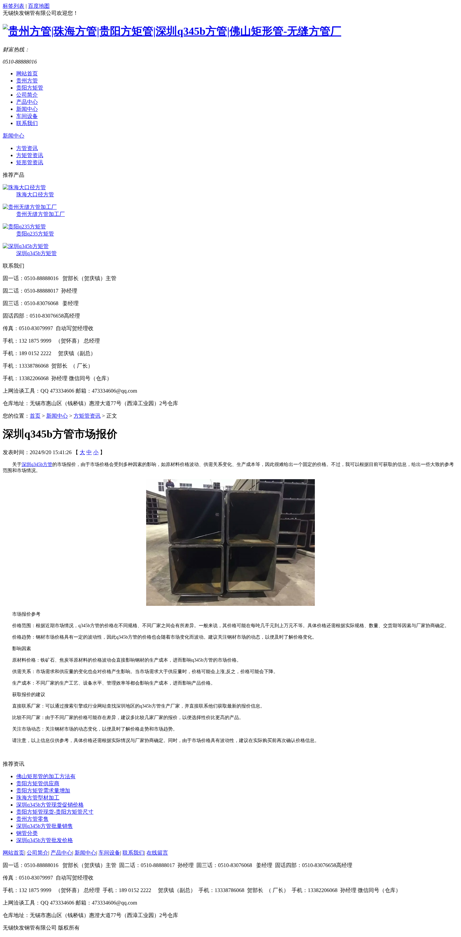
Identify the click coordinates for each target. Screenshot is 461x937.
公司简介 (27, 95)
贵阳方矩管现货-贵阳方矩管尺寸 (54, 812)
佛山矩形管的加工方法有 (46, 776)
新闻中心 (27, 109)
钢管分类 (27, 833)
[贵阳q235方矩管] (24, 226)
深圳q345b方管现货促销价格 (50, 805)
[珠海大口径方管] (24, 187)
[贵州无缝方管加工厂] (30, 207)
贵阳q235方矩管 (35, 234)
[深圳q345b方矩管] (26, 246)
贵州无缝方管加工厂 (40, 214)
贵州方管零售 (32, 819)
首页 (35, 416)
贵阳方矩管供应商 (37, 783)
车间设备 (27, 116)
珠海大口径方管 (35, 194)
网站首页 (27, 73)
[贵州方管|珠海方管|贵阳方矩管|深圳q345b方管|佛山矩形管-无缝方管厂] (172, 31)
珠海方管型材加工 (37, 797)
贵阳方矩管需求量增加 (43, 790)
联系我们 (27, 123)
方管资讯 (27, 148)
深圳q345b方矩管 (36, 253)
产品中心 (27, 102)
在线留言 (157, 853)
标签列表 (13, 6)
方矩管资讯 (29, 155)
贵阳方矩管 (29, 88)
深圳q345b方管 (37, 464)
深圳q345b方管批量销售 (44, 826)
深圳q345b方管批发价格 (44, 840)
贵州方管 (27, 80)
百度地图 (39, 6)
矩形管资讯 (29, 162)
